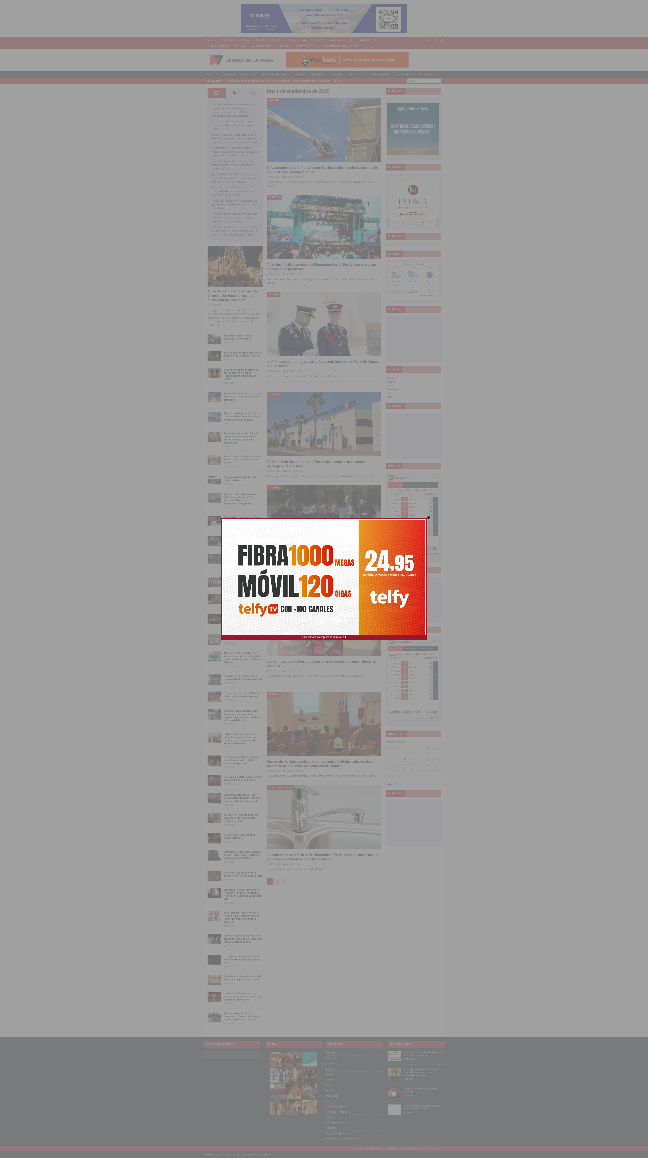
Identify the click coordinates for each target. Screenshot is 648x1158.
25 (413, 770)
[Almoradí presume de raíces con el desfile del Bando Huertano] (214, 639)
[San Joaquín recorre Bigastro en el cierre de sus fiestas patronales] (214, 356)
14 (436, 759)
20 (428, 764)
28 (436, 770)
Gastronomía (380, 74)
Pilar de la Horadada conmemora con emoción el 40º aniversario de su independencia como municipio (243, 618)
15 (389, 764)
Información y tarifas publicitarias (406, 1148)
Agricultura (356, 74)
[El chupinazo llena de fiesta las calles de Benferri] (214, 481)
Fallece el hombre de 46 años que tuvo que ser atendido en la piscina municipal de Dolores (233, 125)
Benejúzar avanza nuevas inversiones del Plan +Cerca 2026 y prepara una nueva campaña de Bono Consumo (234, 217)
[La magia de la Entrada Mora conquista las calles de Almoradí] (214, 582)
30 (397, 775)
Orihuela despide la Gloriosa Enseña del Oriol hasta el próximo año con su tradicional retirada (242, 797)
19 (421, 764)
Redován (290, 40)
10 (405, 759)
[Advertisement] (413, 339)
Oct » (397, 784)
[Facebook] (429, 40)
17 (405, 764)
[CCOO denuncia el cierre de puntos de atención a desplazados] (394, 1109)
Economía (248, 74)
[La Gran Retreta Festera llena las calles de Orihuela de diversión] (214, 697)
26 (421, 770)
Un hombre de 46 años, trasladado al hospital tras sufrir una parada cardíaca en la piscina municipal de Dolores (235, 151)
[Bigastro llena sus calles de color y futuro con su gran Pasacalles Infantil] (214, 460)
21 (436, 764)
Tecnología (404, 74)
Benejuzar (240, 46)
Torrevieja (228, 40)
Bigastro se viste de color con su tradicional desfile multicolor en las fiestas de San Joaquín (242, 416)
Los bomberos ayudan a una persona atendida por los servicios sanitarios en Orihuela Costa (233, 164)
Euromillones (393, 389)
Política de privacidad (370, 1148)
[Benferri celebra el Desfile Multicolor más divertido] (214, 339)
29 (389, 775)
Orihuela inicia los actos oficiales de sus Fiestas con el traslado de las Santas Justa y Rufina (242, 855)
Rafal (304, 40)
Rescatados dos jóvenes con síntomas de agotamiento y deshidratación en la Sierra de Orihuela (235, 204)
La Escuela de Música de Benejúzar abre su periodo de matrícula (423, 1053)
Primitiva (390, 381)
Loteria (389, 393)
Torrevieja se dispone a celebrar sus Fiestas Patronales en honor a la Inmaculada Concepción (421, 1072)
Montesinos (336, 40)
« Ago (389, 784)
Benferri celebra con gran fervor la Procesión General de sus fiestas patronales (243, 396)
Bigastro (260, 40)
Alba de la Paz (292, 273)
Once (388, 396)
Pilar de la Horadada (217, 46)
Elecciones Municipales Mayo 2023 (340, 46)
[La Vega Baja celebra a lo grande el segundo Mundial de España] (214, 780)
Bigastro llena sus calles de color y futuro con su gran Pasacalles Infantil (242, 459)
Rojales (276, 40)
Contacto (436, 1148)
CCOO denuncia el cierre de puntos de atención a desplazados (422, 1107)
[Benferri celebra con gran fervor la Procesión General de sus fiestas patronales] (214, 397)
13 (428, 759)
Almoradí (244, 40)
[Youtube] (435, 40)
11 (413, 759)
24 (405, 770)
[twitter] (442, 40)
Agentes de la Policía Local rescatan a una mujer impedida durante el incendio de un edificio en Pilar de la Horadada (235, 178)
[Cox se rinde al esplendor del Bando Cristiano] (214, 838)
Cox (350, 40)
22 (389, 770)
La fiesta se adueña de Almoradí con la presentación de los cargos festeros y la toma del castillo (243, 598)
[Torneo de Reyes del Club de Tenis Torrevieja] (394, 1092)
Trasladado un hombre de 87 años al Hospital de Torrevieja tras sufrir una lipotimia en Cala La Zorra (232, 191)
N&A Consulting (262, 1154)
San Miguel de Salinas (262, 46)
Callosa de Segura (368, 40)
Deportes (299, 74)
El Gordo (390, 385)
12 (421, 759)
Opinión (336, 74)
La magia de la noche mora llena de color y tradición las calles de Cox (242, 959)
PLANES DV (425, 74)
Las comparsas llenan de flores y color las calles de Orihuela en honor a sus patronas (242, 760)
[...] (217, 325)
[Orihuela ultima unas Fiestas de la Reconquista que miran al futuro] (214, 980)
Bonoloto (391, 378)
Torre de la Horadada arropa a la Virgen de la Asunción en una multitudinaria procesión (233, 295)
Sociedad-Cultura (274, 74)
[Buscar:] (424, 80)
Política (212, 74)
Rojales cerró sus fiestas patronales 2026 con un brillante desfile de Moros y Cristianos (241, 1016)
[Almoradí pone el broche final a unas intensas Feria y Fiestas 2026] (214, 541)
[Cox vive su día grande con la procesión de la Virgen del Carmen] (214, 876)
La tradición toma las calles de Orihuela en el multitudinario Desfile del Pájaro (241, 817)
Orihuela (211, 40)
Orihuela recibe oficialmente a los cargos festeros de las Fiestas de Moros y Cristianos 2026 (242, 938)
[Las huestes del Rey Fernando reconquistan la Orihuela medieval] (214, 679)
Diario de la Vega (294, 176)
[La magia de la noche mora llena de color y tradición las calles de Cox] (214, 960)
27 (428, 770)
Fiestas (316, 74)
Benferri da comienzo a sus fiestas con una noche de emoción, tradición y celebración (243, 520)
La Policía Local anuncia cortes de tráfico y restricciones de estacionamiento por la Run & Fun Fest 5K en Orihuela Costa (234, 230)
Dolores (318, 40)
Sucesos (230, 74)
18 (413, 764)
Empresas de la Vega (306, 46)
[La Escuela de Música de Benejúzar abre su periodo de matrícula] (394, 1056)
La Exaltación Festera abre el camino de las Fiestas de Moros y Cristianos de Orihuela (242, 996)
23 (397, 770)
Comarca (284, 46)
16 (397, 764)
